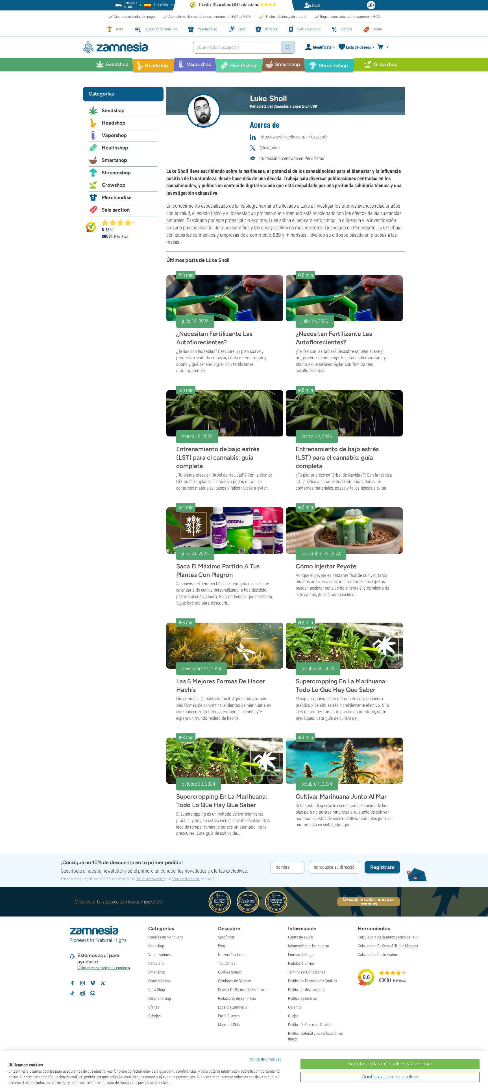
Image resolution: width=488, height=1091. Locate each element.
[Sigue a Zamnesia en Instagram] (82, 983)
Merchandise (117, 197)
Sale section (116, 210)
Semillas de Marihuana (165, 937)
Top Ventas (226, 963)
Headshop (113, 123)
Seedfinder (226, 937)
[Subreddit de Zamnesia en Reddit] (82, 993)
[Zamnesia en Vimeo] (92, 983)
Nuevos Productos (232, 954)
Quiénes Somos (230, 972)
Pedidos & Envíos (301, 963)
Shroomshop (116, 172)
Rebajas (154, 1016)
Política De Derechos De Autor (311, 1024)
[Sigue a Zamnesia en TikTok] (72, 993)
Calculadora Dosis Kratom (378, 954)
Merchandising (159, 998)
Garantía (294, 1007)
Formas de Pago (300, 954)
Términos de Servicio (186, 879)
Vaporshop (114, 135)
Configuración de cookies (390, 1076)
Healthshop (115, 148)
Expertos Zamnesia (232, 1007)
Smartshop (114, 160)
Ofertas (153, 1007)
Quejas (293, 1016)
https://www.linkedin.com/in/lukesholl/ (293, 137)
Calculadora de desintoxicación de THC (388, 937)
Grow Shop (156, 989)
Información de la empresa (308, 946)
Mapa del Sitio (229, 1024)
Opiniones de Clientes (234, 981)
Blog (221, 946)
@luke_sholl (270, 147)
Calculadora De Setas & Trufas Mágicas (388, 946)
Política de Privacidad (150, 879)
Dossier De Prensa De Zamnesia (242, 989)
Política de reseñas (302, 998)
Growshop (113, 185)
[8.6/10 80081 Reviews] (120, 222)
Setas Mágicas (159, 981)
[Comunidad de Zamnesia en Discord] (92, 993)
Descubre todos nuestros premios (368, 901)
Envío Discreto (229, 1016)
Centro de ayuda (300, 937)
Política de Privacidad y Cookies (312, 981)
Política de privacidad (265, 1059)
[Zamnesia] (134, 47)
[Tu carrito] (385, 47)
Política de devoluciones (306, 989)
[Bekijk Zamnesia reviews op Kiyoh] (91, 226)
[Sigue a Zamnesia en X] (103, 983)
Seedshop (113, 110)
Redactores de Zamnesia (237, 998)
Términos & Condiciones (306, 972)
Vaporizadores (159, 954)
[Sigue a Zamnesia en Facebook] (72, 983)
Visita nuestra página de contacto (103, 968)
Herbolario (156, 963)
